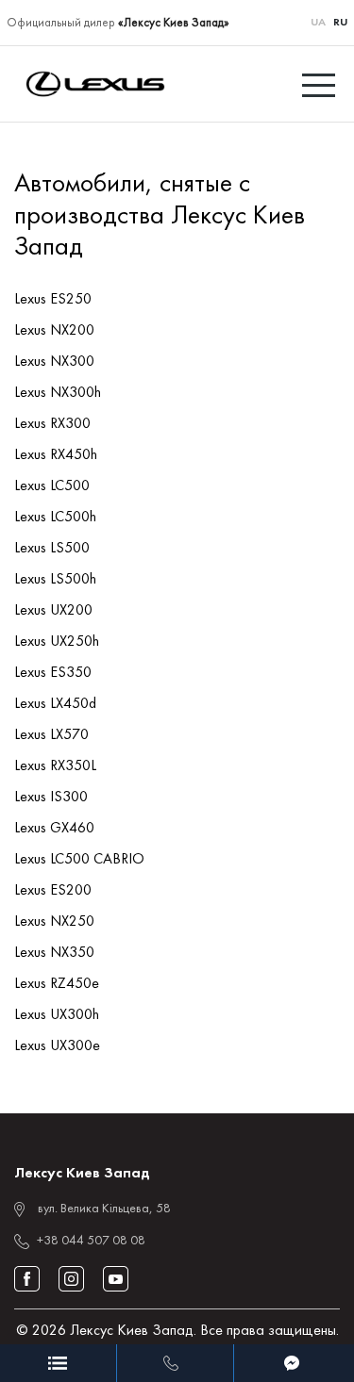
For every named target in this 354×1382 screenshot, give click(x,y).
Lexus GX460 (54, 828)
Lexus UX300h (56, 1015)
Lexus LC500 (52, 486)
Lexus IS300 (51, 797)
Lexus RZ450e (56, 984)
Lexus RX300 (52, 424)
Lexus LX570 (51, 735)
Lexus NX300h (57, 393)
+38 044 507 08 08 (91, 1241)
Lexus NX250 (54, 922)
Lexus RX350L (55, 766)
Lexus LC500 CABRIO (79, 859)
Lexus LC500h (55, 517)
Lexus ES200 (53, 890)
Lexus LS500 (52, 548)
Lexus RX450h (55, 455)
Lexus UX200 (53, 610)
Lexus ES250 (53, 299)
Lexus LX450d (55, 704)
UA (318, 22)
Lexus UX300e (57, 1046)
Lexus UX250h (56, 642)
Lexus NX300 (54, 362)
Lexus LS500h (55, 579)
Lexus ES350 (53, 673)
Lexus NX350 (54, 953)
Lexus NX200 (54, 330)
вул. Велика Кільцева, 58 (104, 1209)
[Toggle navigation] (321, 84)
